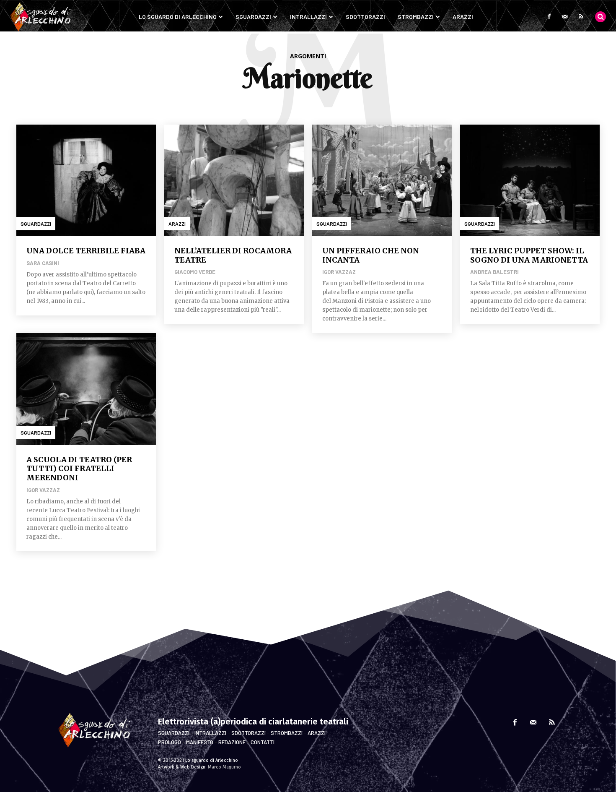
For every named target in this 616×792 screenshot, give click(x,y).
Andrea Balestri (494, 271)
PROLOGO (169, 742)
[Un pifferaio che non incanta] (382, 180)
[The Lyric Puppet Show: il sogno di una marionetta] (530, 180)
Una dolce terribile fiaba (85, 250)
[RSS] (581, 17)
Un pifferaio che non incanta (370, 255)
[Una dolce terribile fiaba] (86, 180)
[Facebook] (549, 17)
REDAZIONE (232, 742)
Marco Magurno (224, 767)
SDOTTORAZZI (248, 732)
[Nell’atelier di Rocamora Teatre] (234, 180)
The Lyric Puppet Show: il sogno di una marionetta (529, 255)
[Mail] (565, 17)
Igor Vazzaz (339, 271)
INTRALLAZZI (210, 732)
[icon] (600, 16)
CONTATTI (262, 742)
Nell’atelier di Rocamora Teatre (233, 255)
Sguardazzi (36, 224)
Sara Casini (42, 263)
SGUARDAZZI (173, 732)
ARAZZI (317, 732)
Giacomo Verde (194, 271)
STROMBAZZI (287, 732)
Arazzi (177, 224)
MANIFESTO (199, 742)
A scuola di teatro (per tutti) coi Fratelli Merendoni (79, 468)
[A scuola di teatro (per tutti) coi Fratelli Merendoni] (86, 389)
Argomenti (308, 56)
